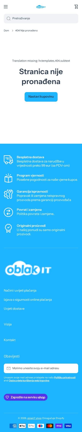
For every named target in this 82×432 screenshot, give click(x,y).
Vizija (8, 324)
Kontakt (9, 340)
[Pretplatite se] (73, 368)
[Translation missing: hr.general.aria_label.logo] (41, 6)
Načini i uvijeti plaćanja (20, 290)
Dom (6, 30)
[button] (76, 7)
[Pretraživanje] (7, 18)
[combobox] (41, 18)
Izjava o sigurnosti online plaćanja (28, 300)
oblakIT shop (34, 418)
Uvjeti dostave (14, 308)
